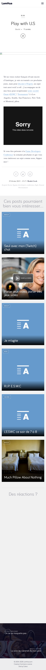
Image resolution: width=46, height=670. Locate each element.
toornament (23, 187)
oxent (42, 185)
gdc (37, 185)
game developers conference (24, 185)
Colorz (25, 666)
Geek (35, 181)
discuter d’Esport (25, 83)
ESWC (13, 94)
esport (5, 185)
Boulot (17, 29)
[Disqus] (23, 529)
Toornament (23, 94)
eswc (10, 185)
